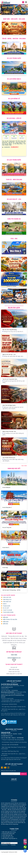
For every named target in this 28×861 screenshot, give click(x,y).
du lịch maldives (21, 811)
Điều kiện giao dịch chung (9, 832)
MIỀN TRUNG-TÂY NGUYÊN (10, 619)
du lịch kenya (19, 816)
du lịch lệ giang (5, 821)
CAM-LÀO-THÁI (7, 597)
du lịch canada (13, 814)
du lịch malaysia (13, 804)
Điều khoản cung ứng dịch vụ (9, 838)
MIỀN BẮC (5, 617)
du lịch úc (20, 814)
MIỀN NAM (5, 621)
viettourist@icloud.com (14, 658)
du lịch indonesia (10, 806)
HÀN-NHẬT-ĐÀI (7, 601)
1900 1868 (14, 654)
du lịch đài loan (12, 808)
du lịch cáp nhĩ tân (18, 822)
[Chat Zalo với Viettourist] (25, 850)
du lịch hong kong (13, 824)
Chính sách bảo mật (7, 835)
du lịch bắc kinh (18, 817)
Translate (13, 844)
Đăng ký (23, 774)
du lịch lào (21, 803)
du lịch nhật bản (19, 806)
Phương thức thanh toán (8, 833)
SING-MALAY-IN (7, 599)
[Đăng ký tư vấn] (25, 842)
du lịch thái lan (14, 803)
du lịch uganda (9, 817)
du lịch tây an (22, 819)
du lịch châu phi (14, 812)
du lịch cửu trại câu (14, 821)
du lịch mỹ (6, 814)
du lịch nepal (22, 809)
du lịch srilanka (5, 811)
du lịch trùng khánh (9, 822)
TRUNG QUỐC (6, 606)
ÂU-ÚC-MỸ (6, 608)
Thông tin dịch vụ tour (8, 837)
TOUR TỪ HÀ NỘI (7, 610)
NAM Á (4, 603)
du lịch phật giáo (5, 812)
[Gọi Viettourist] (25, 847)
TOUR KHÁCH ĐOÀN (8, 612)
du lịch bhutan (12, 811)
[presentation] (3, 26)
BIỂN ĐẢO (5, 623)
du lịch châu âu (12, 816)
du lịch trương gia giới (12, 819)
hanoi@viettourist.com (6, 735)
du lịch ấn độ (15, 809)
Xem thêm (24, 465)
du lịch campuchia (5, 803)
